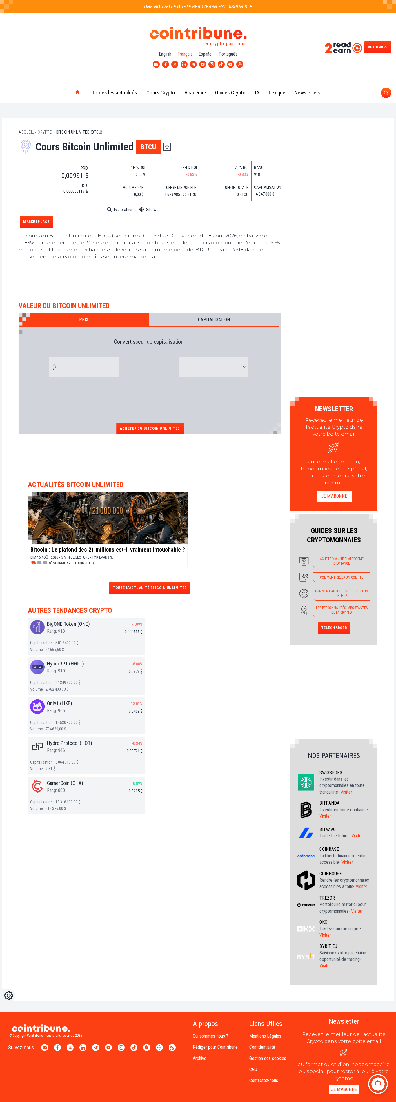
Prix (83, 319)
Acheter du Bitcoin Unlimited (150, 428)
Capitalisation (214, 319)
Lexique (277, 92)
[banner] (150, 279)
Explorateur (123, 209)
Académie (195, 92)
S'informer (58, 563)
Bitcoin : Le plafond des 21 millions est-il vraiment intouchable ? (107, 549)
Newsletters (308, 92)
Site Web (153, 209)
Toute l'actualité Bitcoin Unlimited (150, 587)
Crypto (45, 132)
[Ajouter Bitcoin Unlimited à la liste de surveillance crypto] (167, 147)
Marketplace (36, 221)
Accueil (26, 132)
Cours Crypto (160, 92)
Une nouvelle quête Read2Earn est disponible (198, 6)
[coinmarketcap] (180, 209)
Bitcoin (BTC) (83, 563)
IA (257, 92)
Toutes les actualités (114, 92)
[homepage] (65, 92)
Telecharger (334, 627)
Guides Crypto (230, 92)
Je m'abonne (334, 496)
